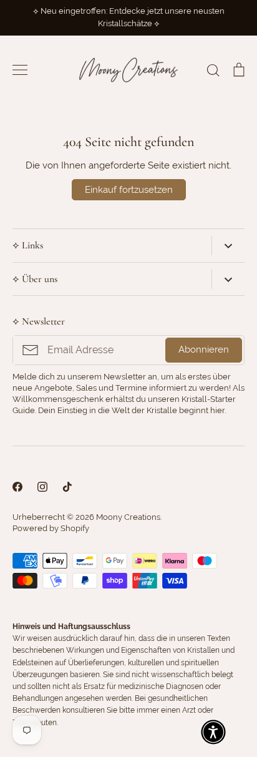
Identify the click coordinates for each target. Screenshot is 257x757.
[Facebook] (17, 486)
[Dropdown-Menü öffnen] (228, 245)
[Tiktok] (67, 486)
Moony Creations (128, 517)
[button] (213, 732)
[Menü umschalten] (20, 70)
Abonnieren (203, 349)
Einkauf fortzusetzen (129, 189)
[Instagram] (42, 486)
